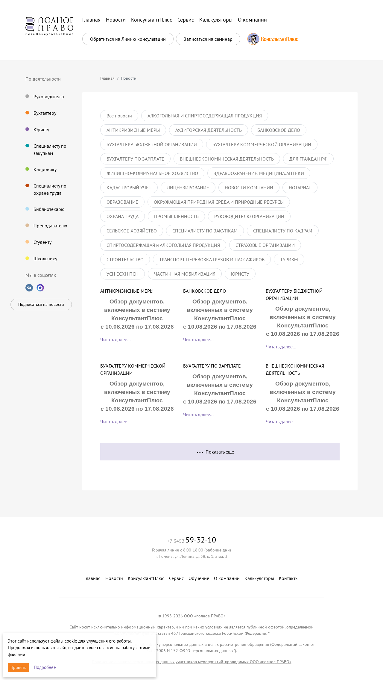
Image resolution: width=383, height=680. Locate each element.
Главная (107, 78)
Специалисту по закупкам (50, 149)
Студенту (42, 242)
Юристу (41, 129)
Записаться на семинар (208, 39)
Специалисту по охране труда (50, 189)
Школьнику (45, 259)
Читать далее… (115, 339)
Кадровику (45, 169)
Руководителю (49, 96)
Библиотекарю (49, 209)
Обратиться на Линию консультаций (128, 39)
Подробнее (45, 667)
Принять (18, 667)
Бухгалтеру (45, 113)
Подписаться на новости (41, 304)
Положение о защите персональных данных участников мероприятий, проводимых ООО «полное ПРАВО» (191, 661)
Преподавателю (50, 226)
